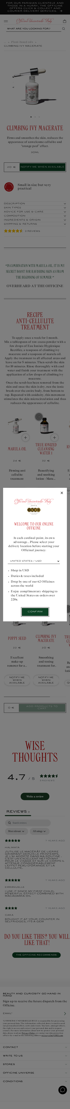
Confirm (35, 612)
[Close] (62, 493)
